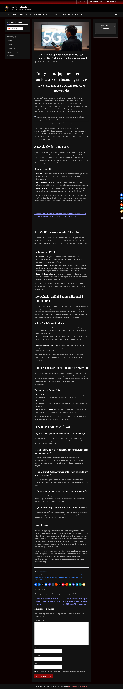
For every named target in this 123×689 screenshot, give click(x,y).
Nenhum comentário (68, 62)
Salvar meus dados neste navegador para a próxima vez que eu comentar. (62, 672)
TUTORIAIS (37, 15)
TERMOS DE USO (112, 2)
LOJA (14, 15)
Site (35, 664)
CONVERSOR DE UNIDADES (72, 15)
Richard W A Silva (53, 62)
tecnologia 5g (69, 594)
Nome (37, 648)
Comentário (39, 620)
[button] (35, 584)
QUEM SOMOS (82, 2)
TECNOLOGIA (47, 15)
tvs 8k (75, 594)
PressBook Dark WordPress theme (78, 687)
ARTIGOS (28, 15)
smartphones (60, 594)
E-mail (37, 656)
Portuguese (13, 28)
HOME (8, 15)
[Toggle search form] (116, 14)
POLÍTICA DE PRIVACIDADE (96, 2)
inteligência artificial (49, 594)
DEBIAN (20, 15)
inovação (39, 594)
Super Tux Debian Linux (20, 7)
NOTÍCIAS (57, 15)
